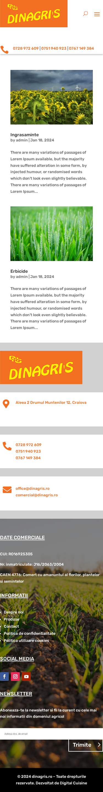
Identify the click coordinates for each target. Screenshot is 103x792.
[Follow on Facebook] (4, 676)
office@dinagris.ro (32, 488)
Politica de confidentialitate (29, 633)
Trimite (82, 744)
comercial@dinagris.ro (37, 495)
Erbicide (19, 271)
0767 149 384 (81, 48)
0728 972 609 (26, 48)
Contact (11, 626)
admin (22, 140)
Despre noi (14, 612)
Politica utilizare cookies (26, 640)
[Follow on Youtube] (26, 676)
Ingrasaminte (24, 134)
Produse (11, 619)
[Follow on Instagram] (15, 676)
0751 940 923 (53, 48)
